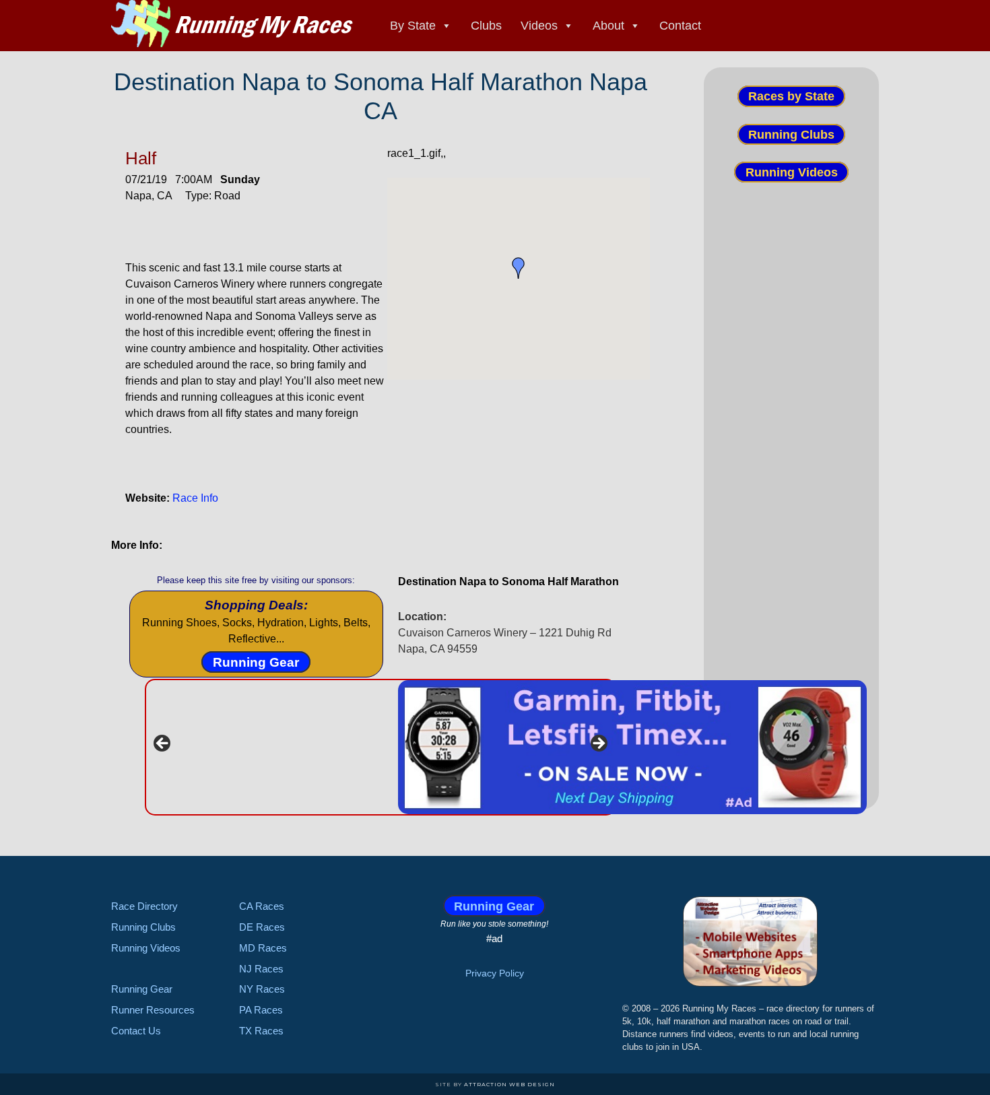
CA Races (261, 906)
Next (598, 744)
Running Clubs (791, 134)
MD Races (263, 948)
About (608, 25)
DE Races (262, 927)
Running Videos (792, 172)
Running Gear (256, 662)
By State (413, 25)
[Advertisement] (791, 436)
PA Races (261, 1010)
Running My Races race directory (232, 23)
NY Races (262, 989)
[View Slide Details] (632, 747)
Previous (163, 744)
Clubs (486, 25)
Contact (680, 25)
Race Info (195, 498)
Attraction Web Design (509, 1084)
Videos (539, 25)
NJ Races (261, 968)
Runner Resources (153, 1010)
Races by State (791, 96)
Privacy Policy (494, 973)
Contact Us (136, 1030)
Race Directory (144, 906)
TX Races (261, 1030)
